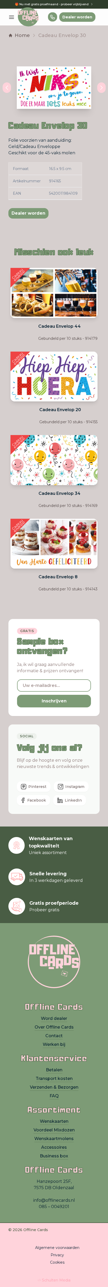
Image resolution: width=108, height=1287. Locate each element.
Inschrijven (54, 700)
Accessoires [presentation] (54, 1147)
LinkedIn (73, 800)
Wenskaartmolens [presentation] (54, 1138)
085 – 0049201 (54, 1206)
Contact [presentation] (54, 1035)
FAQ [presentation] (54, 1095)
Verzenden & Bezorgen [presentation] (54, 1087)
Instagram (74, 786)
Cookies (57, 1262)
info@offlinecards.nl (54, 1200)
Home (22, 35)
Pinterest (37, 786)
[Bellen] (52, 17)
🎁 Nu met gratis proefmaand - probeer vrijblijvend (52, 4)
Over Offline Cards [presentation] (54, 1027)
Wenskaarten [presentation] (54, 1121)
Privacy (57, 1255)
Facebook (36, 800)
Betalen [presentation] (54, 1069)
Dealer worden (77, 17)
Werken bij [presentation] (54, 1044)
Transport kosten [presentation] (54, 1078)
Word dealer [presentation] (54, 1018)
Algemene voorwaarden (57, 1247)
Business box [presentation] (54, 1155)
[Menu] (11, 17)
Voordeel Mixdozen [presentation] (54, 1129)
